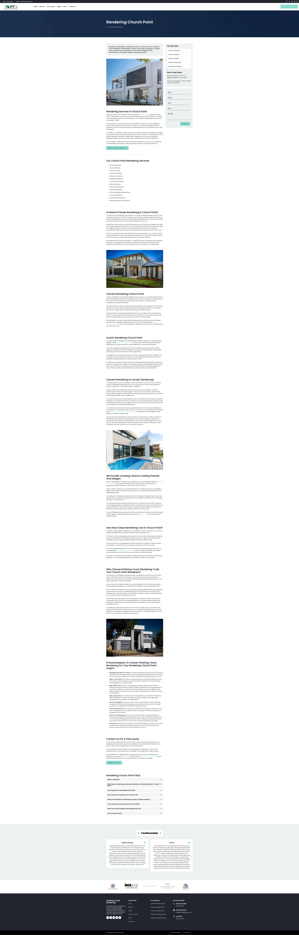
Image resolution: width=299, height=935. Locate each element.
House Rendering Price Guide (125, 550)
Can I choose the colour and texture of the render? (123, 804)
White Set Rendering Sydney (158, 914)
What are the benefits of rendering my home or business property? (128, 799)
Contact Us (72, 6)
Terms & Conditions (175, 932)
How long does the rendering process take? (121, 790)
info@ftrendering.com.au (26, 1)
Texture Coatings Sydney (157, 911)
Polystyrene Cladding (174, 66)
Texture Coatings (173, 58)
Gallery (59, 6)
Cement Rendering (174, 50)
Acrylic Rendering (173, 54)
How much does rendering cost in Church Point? (122, 795)
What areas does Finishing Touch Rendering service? (124, 809)
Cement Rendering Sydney (158, 903)
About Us (42, 6)
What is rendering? (113, 779)
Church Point (144, 115)
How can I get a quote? (114, 813)
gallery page (144, 514)
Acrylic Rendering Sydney (157, 907)
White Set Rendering (174, 62)
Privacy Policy (186, 932)
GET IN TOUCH (289, 6)
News (65, 6)
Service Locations (133, 914)
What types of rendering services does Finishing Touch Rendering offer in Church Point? (133, 785)
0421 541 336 (10, 1)
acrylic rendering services (124, 343)
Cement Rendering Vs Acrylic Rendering (123, 412)
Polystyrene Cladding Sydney (158, 918)
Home (35, 6)
